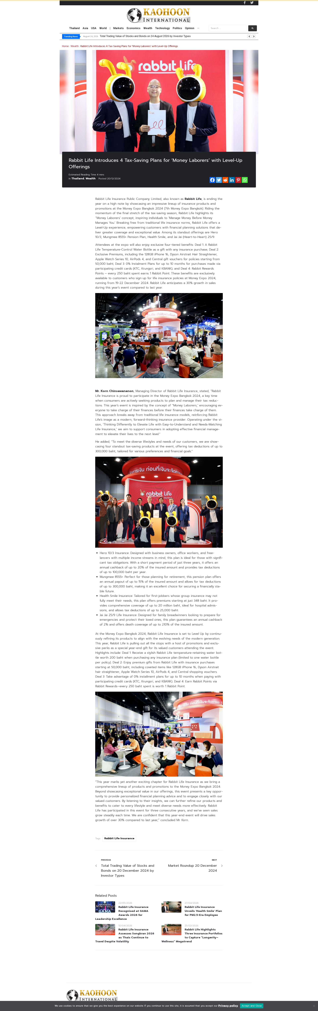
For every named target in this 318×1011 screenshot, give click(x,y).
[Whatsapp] (245, 180)
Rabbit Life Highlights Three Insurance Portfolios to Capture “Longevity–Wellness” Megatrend (191, 935)
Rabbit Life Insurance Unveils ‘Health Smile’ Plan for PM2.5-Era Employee (203, 911)
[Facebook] (212, 180)
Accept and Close (252, 1005)
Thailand (77, 179)
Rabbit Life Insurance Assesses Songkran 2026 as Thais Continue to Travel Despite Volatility (124, 935)
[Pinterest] (238, 180)
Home (65, 46)
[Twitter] (252, 2)
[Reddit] (225, 180)
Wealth (75, 46)
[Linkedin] (232, 180)
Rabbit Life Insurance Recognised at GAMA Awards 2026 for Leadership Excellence (121, 913)
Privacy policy (228, 1006)
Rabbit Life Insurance (119, 838)
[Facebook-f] (244, 2)
